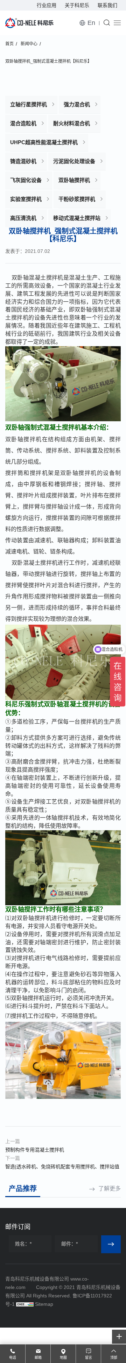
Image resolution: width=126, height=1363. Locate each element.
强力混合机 (77, 104)
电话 (12, 1357)
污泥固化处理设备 (74, 161)
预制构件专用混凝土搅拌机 (34, 1150)
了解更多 (109, 1188)
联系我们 (107, 5)
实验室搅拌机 (26, 199)
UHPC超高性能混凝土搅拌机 (44, 142)
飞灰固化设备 (26, 180)
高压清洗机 (23, 218)
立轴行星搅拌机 (28, 104)
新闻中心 (29, 43)
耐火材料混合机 (71, 123)
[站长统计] (25, 1304)
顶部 (113, 1357)
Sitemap (44, 1304)
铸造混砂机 (23, 161)
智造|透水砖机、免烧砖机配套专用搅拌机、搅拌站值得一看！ (62, 1167)
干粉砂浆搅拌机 (76, 199)
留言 (88, 1357)
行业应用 (46, 5)
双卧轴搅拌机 (74, 180)
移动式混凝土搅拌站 (76, 218)
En (91, 22)
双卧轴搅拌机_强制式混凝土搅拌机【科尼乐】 (48, 61)
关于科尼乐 (77, 5)
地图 (63, 1357)
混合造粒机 (23, 123)
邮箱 (38, 1357)
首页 (9, 43)
